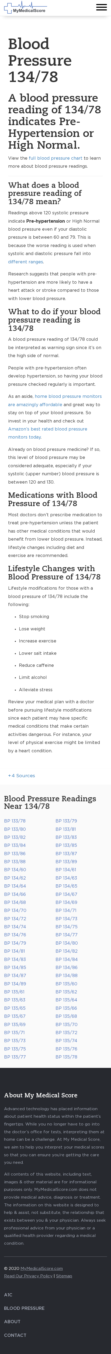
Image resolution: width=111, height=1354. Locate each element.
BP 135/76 (66, 1049)
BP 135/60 (66, 984)
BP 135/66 (66, 1008)
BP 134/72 (15, 919)
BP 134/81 (14, 951)
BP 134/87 (15, 976)
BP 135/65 (15, 1008)
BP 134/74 (15, 927)
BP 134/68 (15, 902)
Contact (15, 1335)
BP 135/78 (66, 1057)
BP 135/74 (66, 1041)
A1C (8, 1295)
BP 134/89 (15, 984)
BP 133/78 (15, 821)
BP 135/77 (15, 1057)
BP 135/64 (66, 1000)
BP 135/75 (15, 1049)
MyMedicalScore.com (41, 1269)
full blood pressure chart (55, 158)
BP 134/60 (15, 870)
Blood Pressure (24, 1308)
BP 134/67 (66, 894)
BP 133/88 (15, 862)
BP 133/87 (66, 854)
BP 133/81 (66, 829)
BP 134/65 (66, 886)
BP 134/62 (15, 878)
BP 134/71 (66, 910)
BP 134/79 (15, 943)
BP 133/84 (15, 845)
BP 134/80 (67, 943)
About (12, 1322)
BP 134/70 (15, 910)
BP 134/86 (67, 968)
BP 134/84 (67, 959)
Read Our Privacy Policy (28, 1276)
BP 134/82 (67, 951)
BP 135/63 (14, 1000)
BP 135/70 (67, 1025)
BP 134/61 (66, 870)
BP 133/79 (66, 821)
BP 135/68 (66, 1016)
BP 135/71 (14, 1033)
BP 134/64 (15, 886)
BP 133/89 (66, 862)
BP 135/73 (15, 1041)
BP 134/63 (66, 878)
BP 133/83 (66, 837)
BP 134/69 (66, 902)
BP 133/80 (15, 829)
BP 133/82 (15, 837)
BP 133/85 (66, 845)
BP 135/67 (15, 1016)
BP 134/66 (15, 894)
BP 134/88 (67, 976)
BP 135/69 (15, 1025)
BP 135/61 (14, 992)
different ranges (25, 262)
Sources (21, 775)
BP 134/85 (15, 968)
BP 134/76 (15, 935)
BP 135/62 (66, 992)
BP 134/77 (67, 935)
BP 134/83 (15, 959)
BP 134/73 (66, 919)
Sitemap (64, 1276)
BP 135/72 (66, 1033)
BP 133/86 (15, 854)
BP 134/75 (67, 927)
